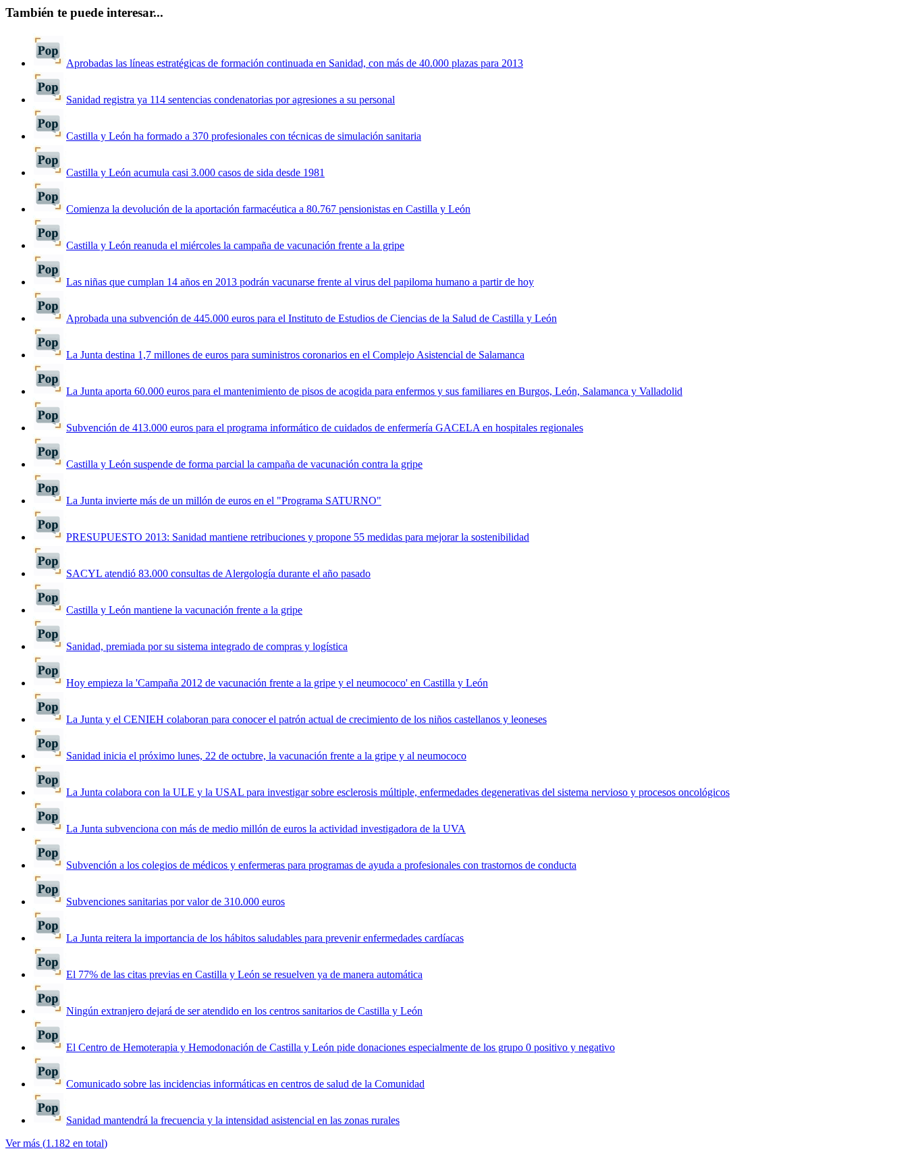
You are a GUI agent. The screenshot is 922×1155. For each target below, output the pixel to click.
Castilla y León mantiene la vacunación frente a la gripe (184, 610)
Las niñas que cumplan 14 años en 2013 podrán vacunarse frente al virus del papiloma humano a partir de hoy (300, 282)
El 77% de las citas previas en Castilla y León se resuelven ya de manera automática (244, 974)
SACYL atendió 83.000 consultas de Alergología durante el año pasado (218, 573)
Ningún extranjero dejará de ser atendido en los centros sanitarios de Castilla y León (244, 1011)
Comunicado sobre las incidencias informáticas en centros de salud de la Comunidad (245, 1084)
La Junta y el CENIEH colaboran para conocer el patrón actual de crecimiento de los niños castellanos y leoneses (306, 719)
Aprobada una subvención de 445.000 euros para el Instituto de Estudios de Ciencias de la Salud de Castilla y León (311, 318)
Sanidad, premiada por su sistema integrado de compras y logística (207, 646)
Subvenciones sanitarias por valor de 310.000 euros (175, 901)
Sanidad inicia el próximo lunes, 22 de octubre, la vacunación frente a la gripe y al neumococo (266, 755)
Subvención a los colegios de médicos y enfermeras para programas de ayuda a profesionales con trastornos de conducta (321, 865)
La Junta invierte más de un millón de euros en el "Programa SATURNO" (223, 500)
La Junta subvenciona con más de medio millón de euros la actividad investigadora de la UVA (266, 828)
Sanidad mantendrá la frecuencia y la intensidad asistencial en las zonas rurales (233, 1120)
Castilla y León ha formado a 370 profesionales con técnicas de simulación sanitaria (243, 136)
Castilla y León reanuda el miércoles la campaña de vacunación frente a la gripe (235, 245)
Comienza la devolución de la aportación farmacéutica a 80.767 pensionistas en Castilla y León (268, 209)
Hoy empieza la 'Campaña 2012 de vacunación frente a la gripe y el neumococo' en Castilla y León (277, 683)
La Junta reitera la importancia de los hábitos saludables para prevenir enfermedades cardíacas (265, 938)
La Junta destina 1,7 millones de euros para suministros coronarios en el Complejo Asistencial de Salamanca (295, 354)
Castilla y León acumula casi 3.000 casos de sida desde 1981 (195, 172)
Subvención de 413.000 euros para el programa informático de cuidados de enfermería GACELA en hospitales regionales (324, 427)
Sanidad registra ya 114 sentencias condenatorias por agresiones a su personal (230, 99)
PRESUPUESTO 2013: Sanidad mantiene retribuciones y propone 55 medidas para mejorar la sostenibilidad (297, 537)
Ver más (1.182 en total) (56, 1143)
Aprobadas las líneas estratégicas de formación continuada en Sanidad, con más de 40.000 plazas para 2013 (294, 63)
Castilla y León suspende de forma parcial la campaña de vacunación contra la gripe (244, 464)
